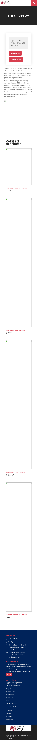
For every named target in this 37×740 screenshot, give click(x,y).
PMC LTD (12, 738)
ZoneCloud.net (11, 737)
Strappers (9, 716)
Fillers (7, 701)
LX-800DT (10, 475)
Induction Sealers (11, 704)
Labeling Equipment (12, 188)
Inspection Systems (12, 707)
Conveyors (9, 698)
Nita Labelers (23, 188)
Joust (8, 617)
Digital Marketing (11, 735)
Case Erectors (10, 692)
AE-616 (8, 191)
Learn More (16, 59)
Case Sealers (10, 695)
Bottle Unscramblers (13, 686)
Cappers (9, 689)
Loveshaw (22, 330)
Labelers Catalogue (12, 472)
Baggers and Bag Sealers (14, 683)
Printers (8, 713)
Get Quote (15, 53)
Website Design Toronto (24, 735)
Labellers (9, 710)
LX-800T (9, 333)
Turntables (9, 719)
